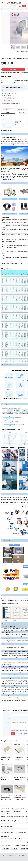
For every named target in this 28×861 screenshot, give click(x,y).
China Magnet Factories (7, 838)
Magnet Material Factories (20, 838)
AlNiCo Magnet (5, 829)
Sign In (3, 103)
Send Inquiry (13, 69)
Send (13, 733)
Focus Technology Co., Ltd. (17, 855)
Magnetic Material (20, 9)
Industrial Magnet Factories (8, 842)
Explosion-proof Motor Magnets (7, 816)
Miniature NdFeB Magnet (7, 832)
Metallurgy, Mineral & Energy (10, 9)
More (2, 851)
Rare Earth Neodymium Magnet (20, 845)
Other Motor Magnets (18, 816)
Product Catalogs (20, 808)
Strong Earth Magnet (6, 845)
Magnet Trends (15, 848)
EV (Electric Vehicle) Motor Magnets (7, 813)
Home (2, 9)
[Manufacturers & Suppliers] (14, 2)
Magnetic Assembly (5, 811)
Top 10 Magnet (5, 848)
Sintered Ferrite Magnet (16, 829)
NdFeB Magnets (17, 811)
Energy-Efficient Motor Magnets (20, 813)
